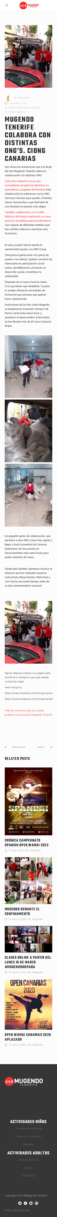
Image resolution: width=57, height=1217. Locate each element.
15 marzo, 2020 (17, 972)
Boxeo (28, 1167)
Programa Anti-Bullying (28, 1128)
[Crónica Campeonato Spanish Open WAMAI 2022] (28, 801)
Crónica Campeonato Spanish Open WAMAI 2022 (27, 843)
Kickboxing (28, 1175)
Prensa (21, 112)
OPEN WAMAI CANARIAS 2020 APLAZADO (28, 1037)
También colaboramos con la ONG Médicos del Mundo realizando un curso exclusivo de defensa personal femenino (28, 216)
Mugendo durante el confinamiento (22, 912)
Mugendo (24, 98)
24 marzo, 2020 (17, 919)
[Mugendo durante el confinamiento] (28, 880)
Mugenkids (28, 1144)
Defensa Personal (28, 1159)
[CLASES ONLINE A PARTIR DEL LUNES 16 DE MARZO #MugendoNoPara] (28, 939)
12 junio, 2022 (16, 850)
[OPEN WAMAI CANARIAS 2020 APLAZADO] (28, 1004)
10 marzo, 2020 (18, 103)
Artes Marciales (19, 108)
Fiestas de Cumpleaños (28, 1136)
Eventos (35, 108)
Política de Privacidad (17, 1210)
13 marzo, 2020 (17, 1044)
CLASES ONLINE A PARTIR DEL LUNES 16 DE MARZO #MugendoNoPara (28, 962)
